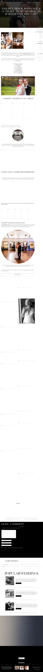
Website (2, 544)
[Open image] (9, 288)
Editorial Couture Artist (40, 36)
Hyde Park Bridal (20, 67)
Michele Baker (19, 65)
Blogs (41, 33)
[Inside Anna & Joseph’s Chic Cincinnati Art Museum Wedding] (9, 580)
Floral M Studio (19, 68)
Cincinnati (40, 34)
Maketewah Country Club (19, 64)
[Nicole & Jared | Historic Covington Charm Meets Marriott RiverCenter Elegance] (9, 593)
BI (39, 33)
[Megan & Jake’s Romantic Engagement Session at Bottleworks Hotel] (9, 606)
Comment (2, 529)
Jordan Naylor (19, 66)
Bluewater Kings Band (19, 69)
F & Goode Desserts (19, 70)
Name (2, 539)
